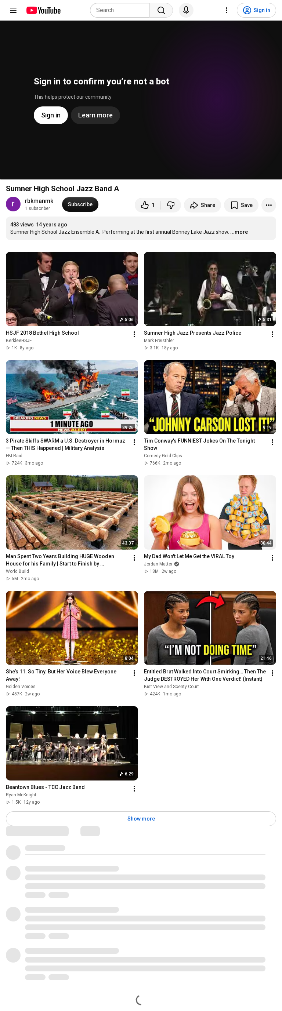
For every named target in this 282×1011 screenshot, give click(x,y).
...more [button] (239, 232)
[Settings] (226, 10)
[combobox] (122, 10)
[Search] (161, 10)
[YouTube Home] (43, 10)
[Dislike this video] (170, 205)
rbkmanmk (39, 200)
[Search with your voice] (186, 10)
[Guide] (13, 10)
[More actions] (268, 205)
